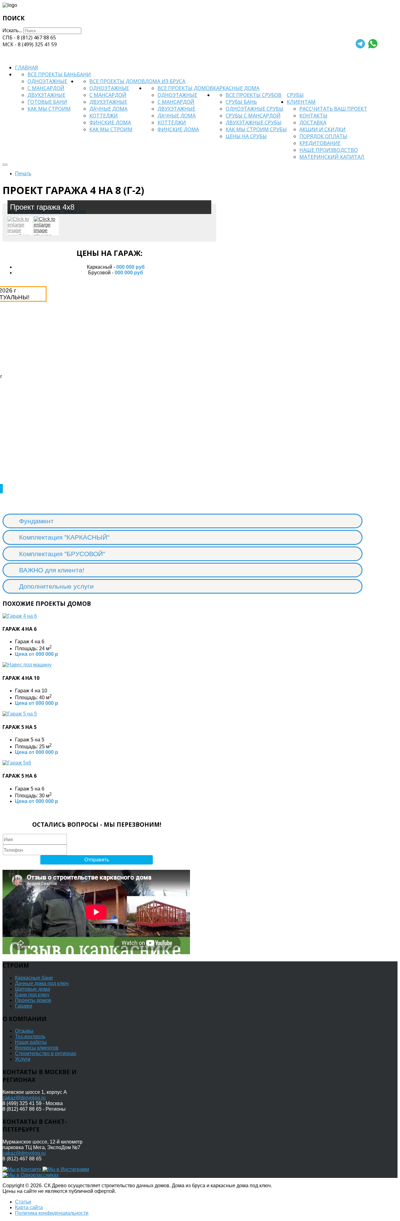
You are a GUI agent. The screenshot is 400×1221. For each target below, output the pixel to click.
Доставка (312, 122)
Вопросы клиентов (36, 1047)
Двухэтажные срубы (254, 122)
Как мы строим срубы (256, 129)
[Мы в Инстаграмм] (65, 1169)
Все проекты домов (117, 81)
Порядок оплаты (323, 136)
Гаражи (23, 1006)
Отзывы (24, 1031)
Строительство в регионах (45, 1053)
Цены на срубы (246, 136)
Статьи (23, 1201)
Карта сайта (29, 1207)
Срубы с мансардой (253, 115)
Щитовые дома (32, 989)
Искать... (12, 30)
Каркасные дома (236, 88)
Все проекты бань (52, 74)
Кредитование (320, 143)
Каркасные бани (34, 977)
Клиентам (301, 101)
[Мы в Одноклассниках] (30, 1175)
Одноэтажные (47, 81)
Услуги (22, 1059)
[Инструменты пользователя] (5, 165)
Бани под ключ (32, 994)
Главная (26, 67)
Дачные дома (108, 108)
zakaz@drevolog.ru (24, 1097)
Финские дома (110, 122)
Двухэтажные (46, 95)
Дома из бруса (165, 81)
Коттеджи (103, 115)
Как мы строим (49, 108)
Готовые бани (47, 101)
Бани (84, 74)
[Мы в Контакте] (22, 1169)
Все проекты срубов (254, 95)
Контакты (313, 115)
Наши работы (31, 1042)
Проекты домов (33, 1000)
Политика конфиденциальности (51, 1213)
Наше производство (328, 150)
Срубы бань (241, 101)
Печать (23, 173)
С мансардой (46, 88)
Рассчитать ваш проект (333, 108)
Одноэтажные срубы (254, 108)
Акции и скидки (322, 129)
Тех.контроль (30, 1036)
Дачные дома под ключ (41, 983)
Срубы (295, 95)
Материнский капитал (331, 156)
